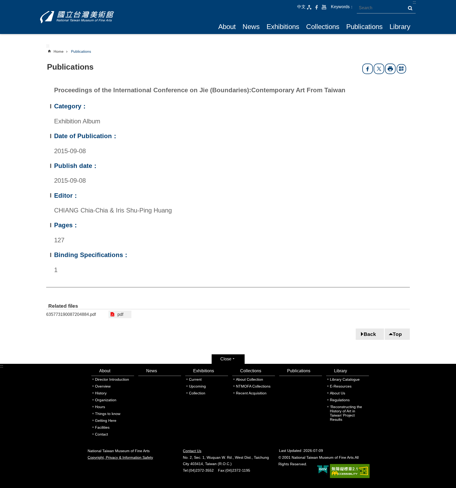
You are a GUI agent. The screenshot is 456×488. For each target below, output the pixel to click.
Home (59, 51)
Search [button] (410, 8)
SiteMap (309, 7)
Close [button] (225, 359)
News (251, 26)
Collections (322, 26)
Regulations (340, 400)
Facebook (316, 7)
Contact (101, 434)
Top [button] (397, 334)
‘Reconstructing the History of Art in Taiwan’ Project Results (346, 413)
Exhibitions (283, 26)
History (101, 393)
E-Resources (341, 386)
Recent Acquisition (251, 393)
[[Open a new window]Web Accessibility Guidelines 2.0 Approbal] (350, 471)
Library (400, 26)
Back (370, 334)
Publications (364, 26)
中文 (301, 6)
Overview (103, 386)
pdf (120, 314)
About (227, 26)
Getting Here (105, 420)
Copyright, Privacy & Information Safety (120, 457)
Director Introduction (112, 379)
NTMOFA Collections (253, 386)
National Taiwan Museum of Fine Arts (77, 17)
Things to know (107, 414)
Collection (197, 393)
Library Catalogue (345, 379)
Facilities (102, 427)
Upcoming (197, 386)
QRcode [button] (401, 69)
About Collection (249, 379)
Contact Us (192, 451)
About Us (337, 393)
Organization (105, 400)
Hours (100, 407)
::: (414, 2)
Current (195, 379)
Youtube (324, 7)
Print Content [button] (390, 69)
